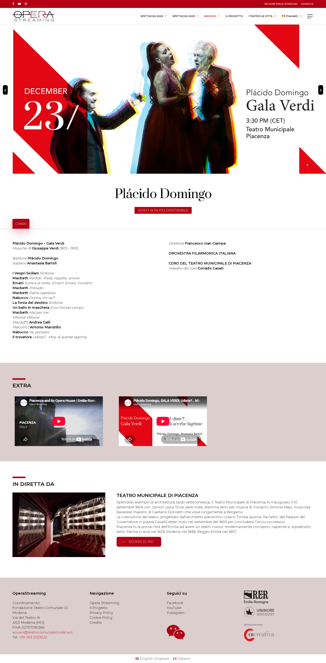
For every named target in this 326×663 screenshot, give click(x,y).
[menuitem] (291, 16)
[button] (310, 16)
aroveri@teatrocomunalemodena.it (42, 632)
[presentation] (5, 90)
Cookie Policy (101, 618)
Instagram (176, 613)
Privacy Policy (101, 613)
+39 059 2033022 (33, 637)
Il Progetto (99, 608)
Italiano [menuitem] (184, 659)
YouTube (174, 608)
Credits (96, 623)
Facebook (175, 603)
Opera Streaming (104, 603)
